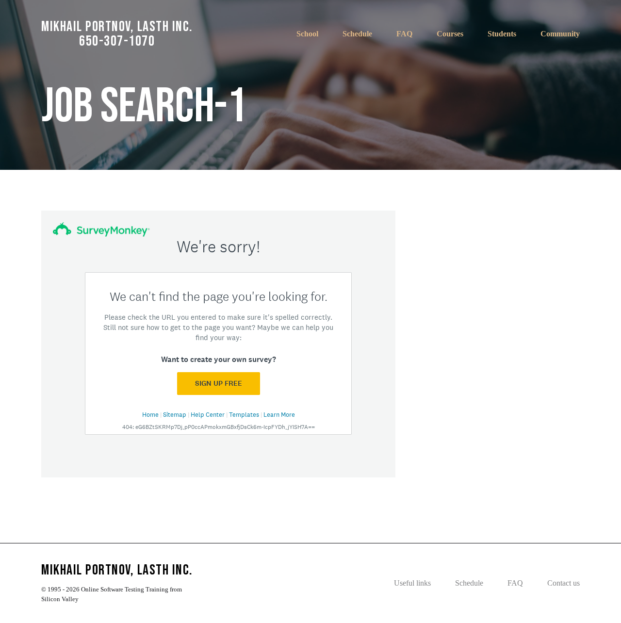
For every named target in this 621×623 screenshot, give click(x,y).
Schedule (357, 34)
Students (502, 34)
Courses (450, 34)
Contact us (563, 583)
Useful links (412, 583)
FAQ (404, 34)
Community (560, 34)
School (307, 34)
